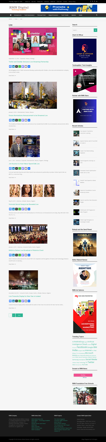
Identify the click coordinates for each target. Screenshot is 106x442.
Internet (88, 350)
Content (89, 344)
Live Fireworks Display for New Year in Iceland (25, 296)
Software (74, 362)
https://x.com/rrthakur (92, 1)
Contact (65, 1)
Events (34, 247)
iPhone (74, 353)
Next (19, 315)
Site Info (34, 1)
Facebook (82, 347)
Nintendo (94, 355)
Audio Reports (57, 422)
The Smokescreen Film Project (62, 425)
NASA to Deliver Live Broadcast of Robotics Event (26, 250)
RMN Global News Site (37, 419)
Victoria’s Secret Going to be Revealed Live (23, 204)
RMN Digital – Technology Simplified (41, 420)
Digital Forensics (53, 15)
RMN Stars (34, 425)
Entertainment (21, 112)
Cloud (84, 344)
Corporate (22, 58)
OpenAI (80, 357)
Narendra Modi (84, 355)
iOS (93, 350)
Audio (80, 15)
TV (86, 362)
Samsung (75, 359)
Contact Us (57, 431)
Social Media (91, 359)
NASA (90, 355)
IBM (95, 347)
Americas (18, 160)
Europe (31, 293)
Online (76, 357)
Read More (11, 75)
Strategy (32, 58)
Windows (77, 364)
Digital (94, 344)
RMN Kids (34, 422)
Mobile (74, 355)
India (75, 350)
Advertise (46, 1)
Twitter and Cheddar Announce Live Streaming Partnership (28, 62)
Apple (85, 342)
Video (73, 364)
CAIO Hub (59, 1)
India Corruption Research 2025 (62, 429)
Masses (32, 112)
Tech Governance (29, 15)
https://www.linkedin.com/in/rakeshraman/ (96, 1)
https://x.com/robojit (94, 1)
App (82, 342)
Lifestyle (24, 201)
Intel (84, 350)
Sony (78, 362)
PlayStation (85, 357)
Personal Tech (41, 15)
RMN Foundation (36, 429)
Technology (82, 362)
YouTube (85, 365)
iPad (95, 350)
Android (77, 341)
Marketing (82, 353)
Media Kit (52, 1)
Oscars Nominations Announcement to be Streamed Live (28, 115)
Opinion (73, 15)
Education (74, 347)
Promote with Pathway (60, 423)
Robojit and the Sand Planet (39, 423)
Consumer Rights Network (60, 420)
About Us (27, 1)
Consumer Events (27, 247)
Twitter (91, 362)
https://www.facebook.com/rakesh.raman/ (90, 1)
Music (78, 355)
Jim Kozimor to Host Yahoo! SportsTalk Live (24, 164)
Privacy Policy (72, 1)
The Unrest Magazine (59, 419)
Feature (28, 58)
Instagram (80, 350)
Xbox (80, 364)
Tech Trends (64, 15)
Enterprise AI (17, 15)
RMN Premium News (37, 428)
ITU (77, 353)
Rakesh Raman (92, 357)
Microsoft (89, 353)
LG (79, 353)
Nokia (73, 357)
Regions (41, 160)
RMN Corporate (35, 426)
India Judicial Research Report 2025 (63, 428)
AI (73, 342)
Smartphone (82, 359)
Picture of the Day (58, 426)
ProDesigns (94, 439)
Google (90, 347)
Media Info (40, 1)
